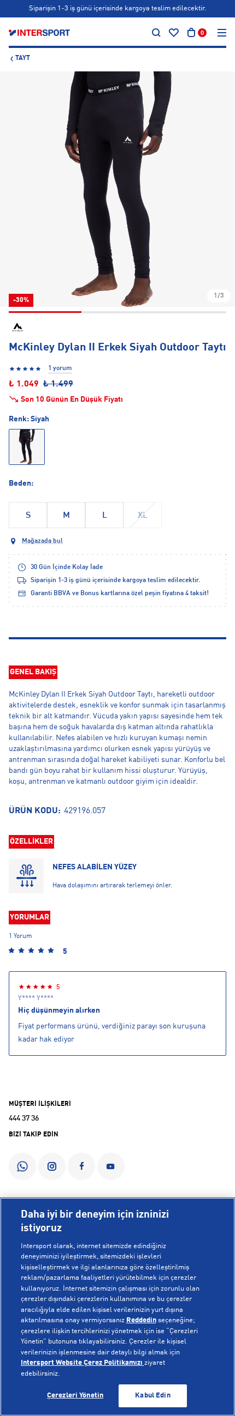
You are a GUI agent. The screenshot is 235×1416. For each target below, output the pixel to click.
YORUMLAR (29, 917)
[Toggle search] (156, 32)
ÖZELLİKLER (31, 841)
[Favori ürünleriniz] (173, 32)
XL (143, 515)
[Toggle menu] (221, 32)
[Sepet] (191, 32)
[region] (117, 1306)
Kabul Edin (152, 1395)
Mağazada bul (42, 541)
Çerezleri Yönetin (75, 1395)
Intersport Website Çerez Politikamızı (82, 1362)
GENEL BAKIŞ (33, 672)
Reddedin (141, 1320)
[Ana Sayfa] (39, 32)
